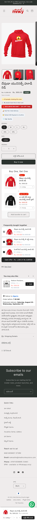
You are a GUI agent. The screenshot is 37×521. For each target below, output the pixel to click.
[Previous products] (28, 276)
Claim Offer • (18, 260)
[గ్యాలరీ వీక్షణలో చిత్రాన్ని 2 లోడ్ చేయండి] (18, 75)
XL (24, 127)
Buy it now (18, 162)
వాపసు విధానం (17, 500)
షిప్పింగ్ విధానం (8, 441)
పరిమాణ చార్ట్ (6, 343)
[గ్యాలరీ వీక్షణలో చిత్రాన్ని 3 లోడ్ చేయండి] (30, 75)
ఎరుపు (6, 140)
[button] (4, 11)
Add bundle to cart (18, 214)
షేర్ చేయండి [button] (7, 350)
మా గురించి (7, 408)
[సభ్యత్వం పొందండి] (30, 391)
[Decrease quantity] (14, 517)
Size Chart (7, 267)
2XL (5, 132)
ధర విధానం (7, 436)
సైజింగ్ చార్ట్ (7, 422)
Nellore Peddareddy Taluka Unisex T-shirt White (17, 280)
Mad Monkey (17, 497)
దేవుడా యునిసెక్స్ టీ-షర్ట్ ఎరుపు (23, 239)
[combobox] (26, 186)
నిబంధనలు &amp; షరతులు (13, 432)
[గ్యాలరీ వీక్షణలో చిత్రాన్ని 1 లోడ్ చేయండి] (7, 75)
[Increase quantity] (20, 517)
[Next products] (33, 276)
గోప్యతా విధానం (9, 427)
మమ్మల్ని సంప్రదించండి (10, 413)
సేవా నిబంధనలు (20, 503)
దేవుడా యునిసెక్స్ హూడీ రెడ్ (22, 229)
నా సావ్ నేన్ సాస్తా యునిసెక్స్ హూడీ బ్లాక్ (26, 198)
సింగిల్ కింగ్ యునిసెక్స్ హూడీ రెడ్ (24, 249)
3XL (13, 132)
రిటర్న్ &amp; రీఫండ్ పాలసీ (12, 418)
